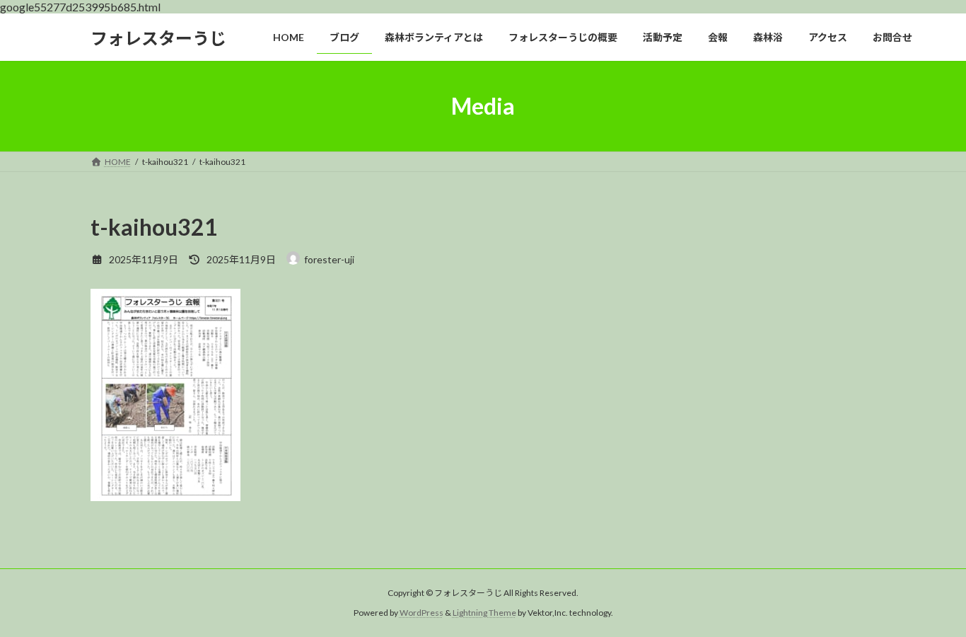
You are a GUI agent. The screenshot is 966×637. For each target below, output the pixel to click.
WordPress (421, 612)
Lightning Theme (484, 612)
